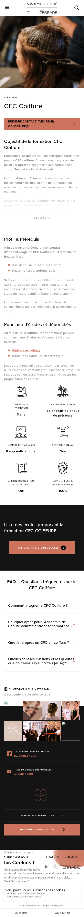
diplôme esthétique (26, 350)
